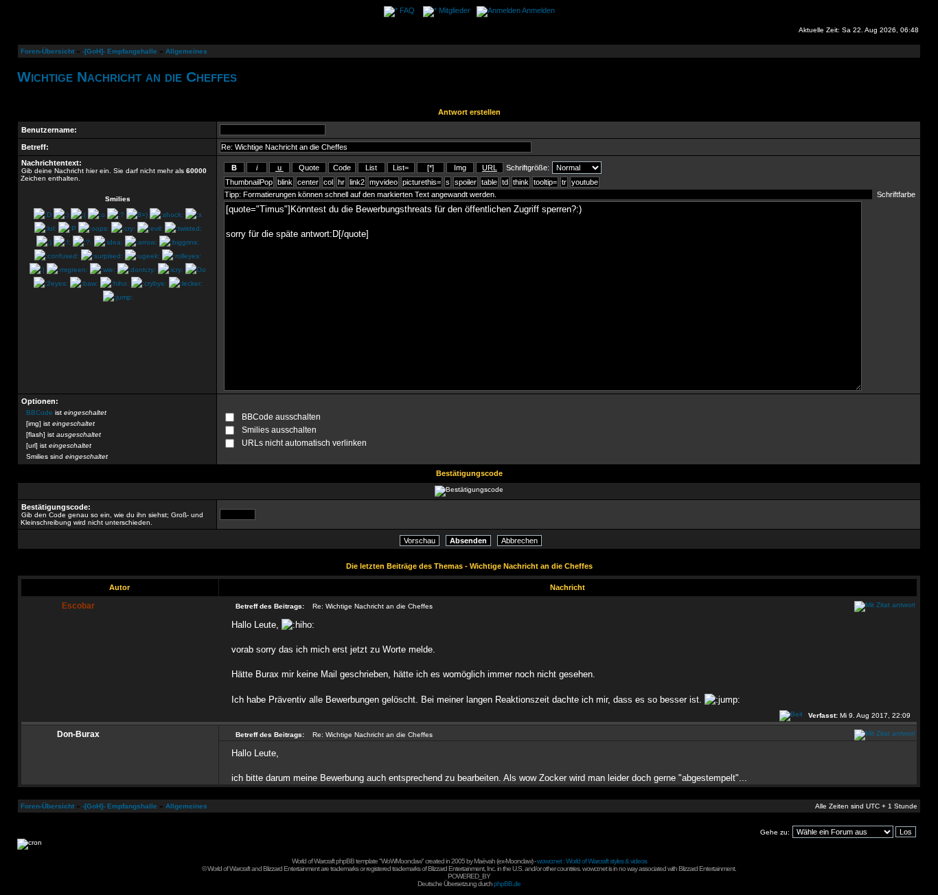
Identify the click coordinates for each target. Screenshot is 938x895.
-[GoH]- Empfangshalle (119, 51)
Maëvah (484, 861)
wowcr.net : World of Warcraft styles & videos (592, 861)
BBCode (39, 412)
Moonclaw (518, 861)
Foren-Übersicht (47, 51)
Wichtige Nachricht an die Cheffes (127, 76)
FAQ (407, 10)
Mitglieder (454, 10)
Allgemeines (186, 51)
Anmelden (538, 10)
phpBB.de (507, 883)
